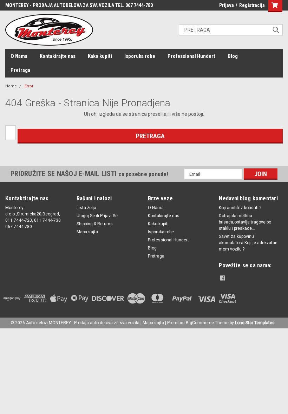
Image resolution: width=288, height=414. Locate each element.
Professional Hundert (191, 56)
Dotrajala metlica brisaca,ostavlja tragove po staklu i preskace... (245, 222)
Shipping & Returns (95, 223)
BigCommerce (200, 322)
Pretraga (20, 70)
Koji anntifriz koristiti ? (240, 207)
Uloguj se (86, 215)
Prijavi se (109, 215)
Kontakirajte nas (58, 56)
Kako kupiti (100, 56)
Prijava (226, 5)
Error (29, 86)
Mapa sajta (87, 231)
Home (11, 86)
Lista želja (86, 207)
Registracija (252, 5)
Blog (233, 56)
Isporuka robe (139, 56)
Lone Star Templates (255, 322)
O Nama (19, 56)
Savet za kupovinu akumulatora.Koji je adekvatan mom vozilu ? (248, 243)
